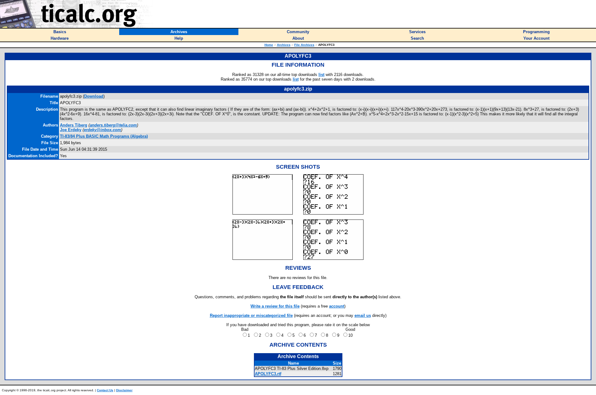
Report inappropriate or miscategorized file (251, 315)
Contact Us (105, 390)
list (321, 74)
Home (268, 45)
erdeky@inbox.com (102, 129)
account (336, 306)
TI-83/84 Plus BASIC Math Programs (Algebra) (104, 136)
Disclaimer (124, 390)
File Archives (304, 45)
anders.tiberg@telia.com (113, 125)
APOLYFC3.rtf (268, 373)
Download (93, 96)
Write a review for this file (275, 306)
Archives (284, 45)
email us (362, 315)
